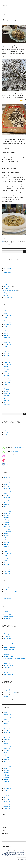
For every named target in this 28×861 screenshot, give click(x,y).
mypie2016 (6, 241)
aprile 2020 (6, 331)
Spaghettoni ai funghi (9, 20)
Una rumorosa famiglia (9, 649)
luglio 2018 (6, 368)
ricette (6, 244)
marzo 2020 (6, 333)
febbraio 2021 (6, 320)
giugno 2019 (6, 349)
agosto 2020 (6, 326)
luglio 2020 (6, 328)
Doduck (5, 651)
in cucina (11, 242)
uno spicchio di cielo (8, 665)
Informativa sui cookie (6, 855)
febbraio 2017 (6, 398)
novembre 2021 (7, 311)
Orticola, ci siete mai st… (19, 447)
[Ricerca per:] (12, 251)
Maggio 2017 (6, 393)
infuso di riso (6, 672)
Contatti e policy (6, 843)
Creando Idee (6, 645)
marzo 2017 (6, 397)
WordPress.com (7, 618)
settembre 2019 (7, 344)
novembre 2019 (7, 340)
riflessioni (5, 295)
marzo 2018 (6, 375)
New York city (6, 293)
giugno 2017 (6, 391)
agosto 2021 (6, 317)
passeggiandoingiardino (9, 647)
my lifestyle (6, 292)
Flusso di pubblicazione (9, 614)
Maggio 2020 (6, 330)
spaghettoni (10, 244)
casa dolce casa (21, 241)
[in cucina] (11, 851)
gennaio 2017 (6, 400)
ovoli (14, 242)
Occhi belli (6, 270)
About (3, 840)
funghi (7, 242)
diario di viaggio (7, 286)
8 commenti (16, 244)
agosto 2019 (6, 346)
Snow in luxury (7, 671)
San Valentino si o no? (7, 846)
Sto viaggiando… (7, 266)
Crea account (6, 611)
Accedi (5, 613)
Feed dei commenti (8, 616)
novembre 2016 (7, 404)
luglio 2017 (6, 389)
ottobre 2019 (6, 342)
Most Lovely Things (8, 656)
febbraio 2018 (6, 377)
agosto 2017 (6, 388)
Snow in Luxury (7, 640)
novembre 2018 (7, 360)
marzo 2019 (6, 355)
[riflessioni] (17, 851)
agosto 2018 (6, 366)
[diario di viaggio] (9, 851)
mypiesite (4, 5)
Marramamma (7, 631)
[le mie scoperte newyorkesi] (22, 851)
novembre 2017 (7, 382)
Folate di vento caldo (8, 643)
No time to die (7, 272)
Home (3, 814)
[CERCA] (24, 251)
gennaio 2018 (6, 378)
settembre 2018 (7, 364)
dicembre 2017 (7, 380)
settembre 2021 (7, 315)
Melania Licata (7, 652)
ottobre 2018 (6, 362)
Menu (23, 5)
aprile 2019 (6, 353)
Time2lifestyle (6, 667)
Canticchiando (7, 268)
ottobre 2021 (6, 313)
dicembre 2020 (7, 322)
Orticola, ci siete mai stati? (10, 265)
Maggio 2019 (6, 351)
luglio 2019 (6, 348)
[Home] (3, 851)
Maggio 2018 (6, 371)
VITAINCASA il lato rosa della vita (11, 663)
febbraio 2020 (6, 335)
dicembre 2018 (7, 359)
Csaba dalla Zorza (7, 638)
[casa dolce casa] (6, 851)
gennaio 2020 (6, 337)
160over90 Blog (7, 636)
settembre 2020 (7, 324)
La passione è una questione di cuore (12, 669)
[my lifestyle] (14, 851)
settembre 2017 (7, 386)
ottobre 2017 (6, 384)
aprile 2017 (6, 395)
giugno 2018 (6, 369)
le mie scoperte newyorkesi (10, 290)
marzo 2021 (6, 319)
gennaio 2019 (6, 357)
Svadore (5, 661)
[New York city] (20, 851)
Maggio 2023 (6, 310)
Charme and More (8, 674)
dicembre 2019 (7, 339)
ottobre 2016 (6, 406)
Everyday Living (7, 654)
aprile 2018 (6, 373)
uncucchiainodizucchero (9, 642)
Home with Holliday (8, 634)
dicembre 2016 (7, 402)
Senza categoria (7, 297)
